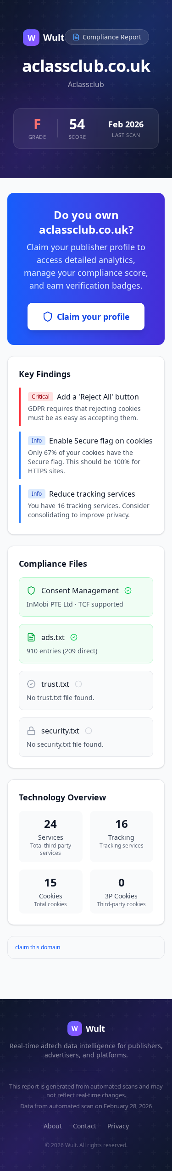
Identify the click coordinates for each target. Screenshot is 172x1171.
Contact (84, 1126)
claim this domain (37, 947)
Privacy (118, 1126)
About (53, 1126)
